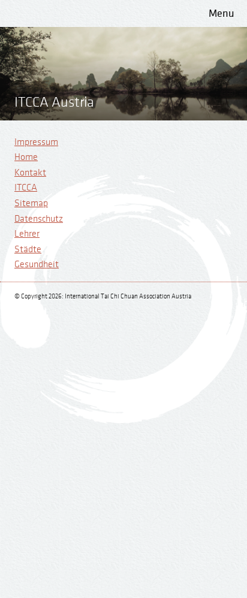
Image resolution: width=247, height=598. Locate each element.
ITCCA (25, 188)
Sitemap (31, 203)
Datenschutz (38, 219)
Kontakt (30, 173)
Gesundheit (36, 264)
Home (26, 157)
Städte (27, 249)
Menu (221, 13)
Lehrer (27, 234)
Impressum (36, 142)
